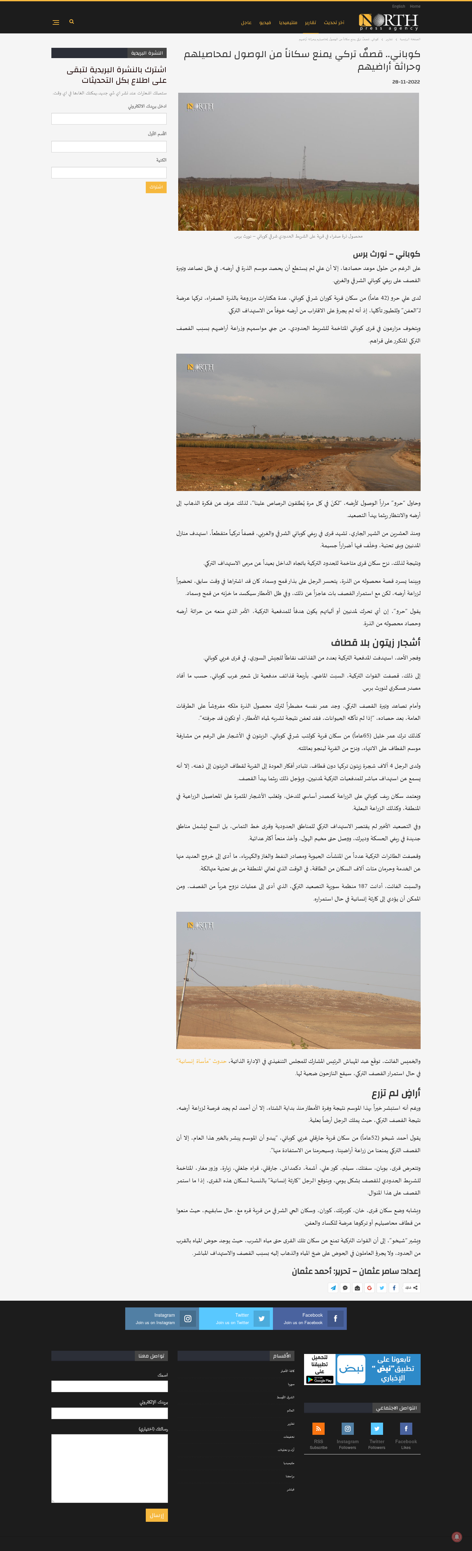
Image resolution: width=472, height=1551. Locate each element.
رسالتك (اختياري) (153, 1429)
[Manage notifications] (457, 1537)
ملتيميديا (288, 22)
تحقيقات (289, 1437)
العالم (290, 1411)
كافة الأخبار (287, 1371)
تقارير (310, 22)
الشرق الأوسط (285, 1397)
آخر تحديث (334, 22)
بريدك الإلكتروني (154, 1402)
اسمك (163, 1375)
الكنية (161, 160)
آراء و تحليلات (286, 1450)
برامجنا (290, 1476)
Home (415, 6)
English (398, 6)
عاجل (246, 22)
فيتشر (290, 1490)
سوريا (291, 1384)
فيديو (265, 22)
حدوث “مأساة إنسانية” (201, 1061)
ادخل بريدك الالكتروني (147, 106)
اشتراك (156, 187)
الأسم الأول (157, 134)
